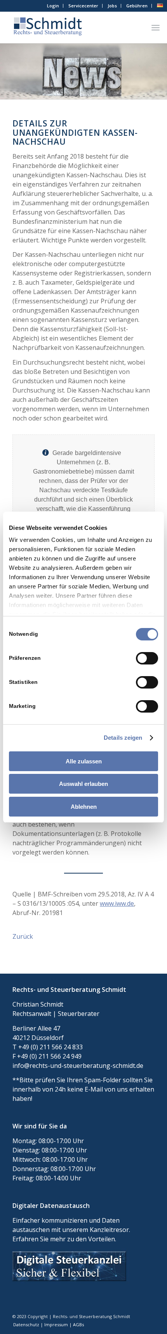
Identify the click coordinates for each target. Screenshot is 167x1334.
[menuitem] (53, 6)
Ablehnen (84, 806)
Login (53, 6)
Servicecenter (83, 6)
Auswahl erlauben (83, 783)
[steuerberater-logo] (69, 27)
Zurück (22, 936)
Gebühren (137, 6)
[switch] (147, 658)
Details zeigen (123, 737)
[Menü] (155, 27)
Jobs (112, 6)
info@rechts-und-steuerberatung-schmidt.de (77, 1065)
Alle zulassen (84, 761)
